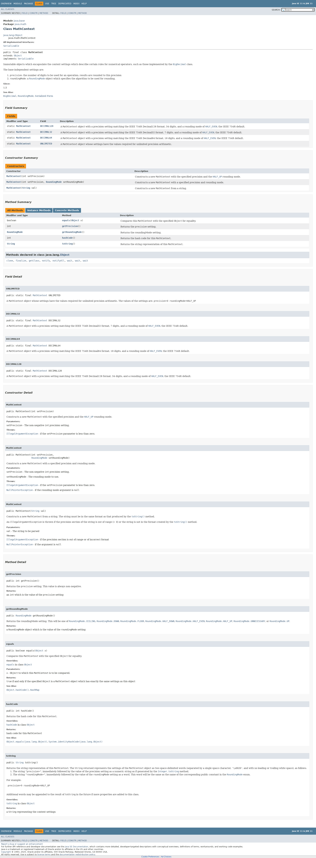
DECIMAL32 (46, 132)
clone (9, 260)
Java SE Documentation (76, 847)
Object (18, 55)
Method (44, 13)
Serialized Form (44, 96)
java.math (20, 24)
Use (47, 3)
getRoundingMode (72, 232)
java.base (19, 20)
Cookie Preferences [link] (150, 857)
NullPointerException (19, 490)
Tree (53, 3)
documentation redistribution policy (77, 854)
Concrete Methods (67, 210)
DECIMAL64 (46, 137)
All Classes (7, 9)
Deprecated (64, 3)
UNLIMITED (46, 143)
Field (24, 13)
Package (28, 3)
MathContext (23, 126)
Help (84, 3)
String (26, 188)
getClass (34, 260)
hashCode (67, 237)
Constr (33, 13)
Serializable (11, 46)
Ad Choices (166, 857)
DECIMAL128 (46, 126)
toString (67, 243)
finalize (21, 260)
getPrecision (70, 226)
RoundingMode (54, 182)
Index (76, 3)
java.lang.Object (12, 35)
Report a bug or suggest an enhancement (22, 844)
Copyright (6, 852)
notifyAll (58, 260)
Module (17, 3)
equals (66, 220)
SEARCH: (276, 10)
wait (69, 260)
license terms (44, 854)
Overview (6, 3)
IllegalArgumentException (22, 433)
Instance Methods (39, 210)
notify (46, 260)
